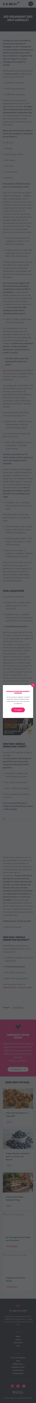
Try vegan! (18, 710)
